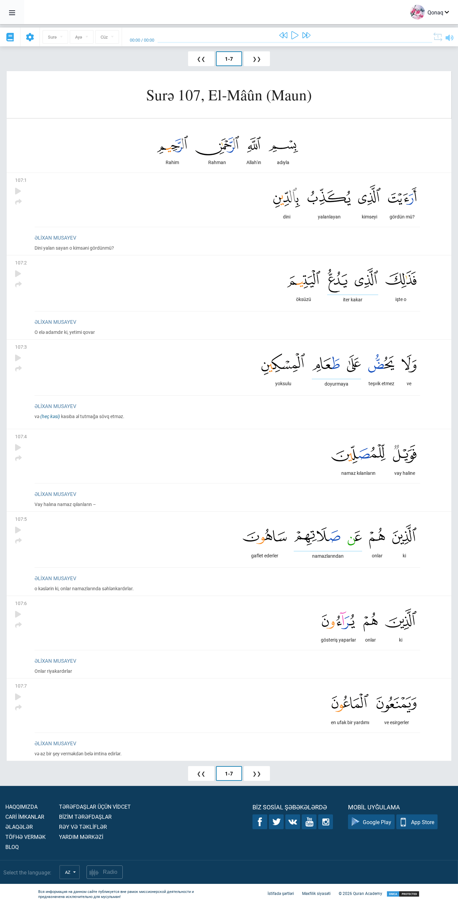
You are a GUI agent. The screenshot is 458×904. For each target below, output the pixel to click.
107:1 (21, 180)
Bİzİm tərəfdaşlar (85, 816)
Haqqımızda (21, 806)
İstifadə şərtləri (281, 893)
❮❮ (201, 58)
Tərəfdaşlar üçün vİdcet (95, 806)
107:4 (21, 436)
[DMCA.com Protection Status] (403, 894)
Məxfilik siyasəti (316, 893)
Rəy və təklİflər (83, 826)
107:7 (21, 686)
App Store (422, 821)
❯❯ (256, 58)
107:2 (21, 262)
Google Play (377, 821)
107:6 (21, 603)
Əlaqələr (19, 826)
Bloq (12, 846)
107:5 (21, 519)
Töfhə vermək (25, 836)
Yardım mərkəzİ (81, 836)
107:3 (21, 347)
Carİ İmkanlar (24, 816)
